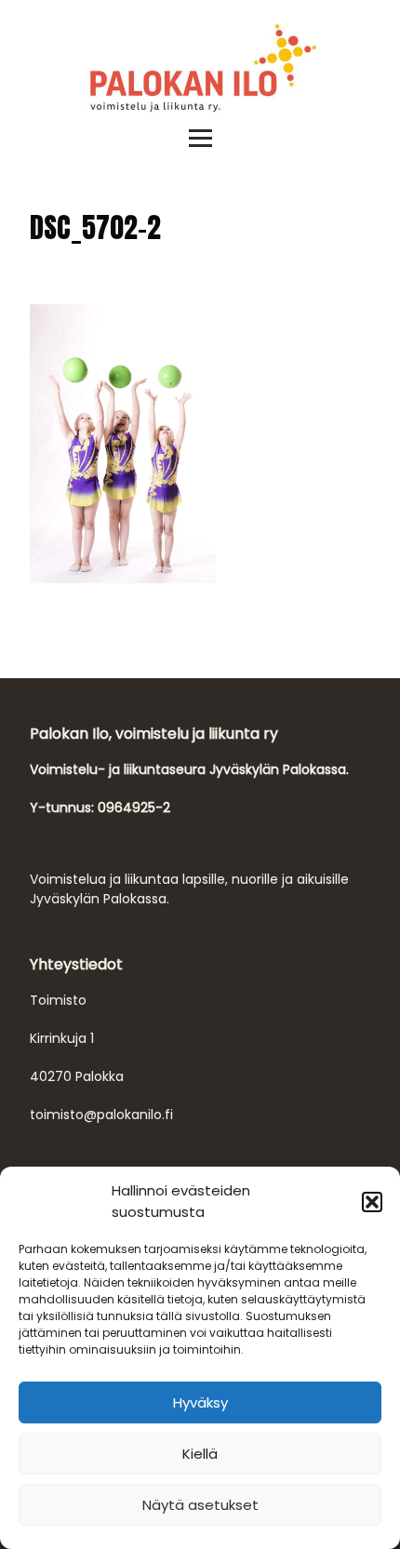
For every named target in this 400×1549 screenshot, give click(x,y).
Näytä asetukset (200, 1505)
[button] (372, 1202)
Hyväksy (200, 1402)
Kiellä (200, 1453)
